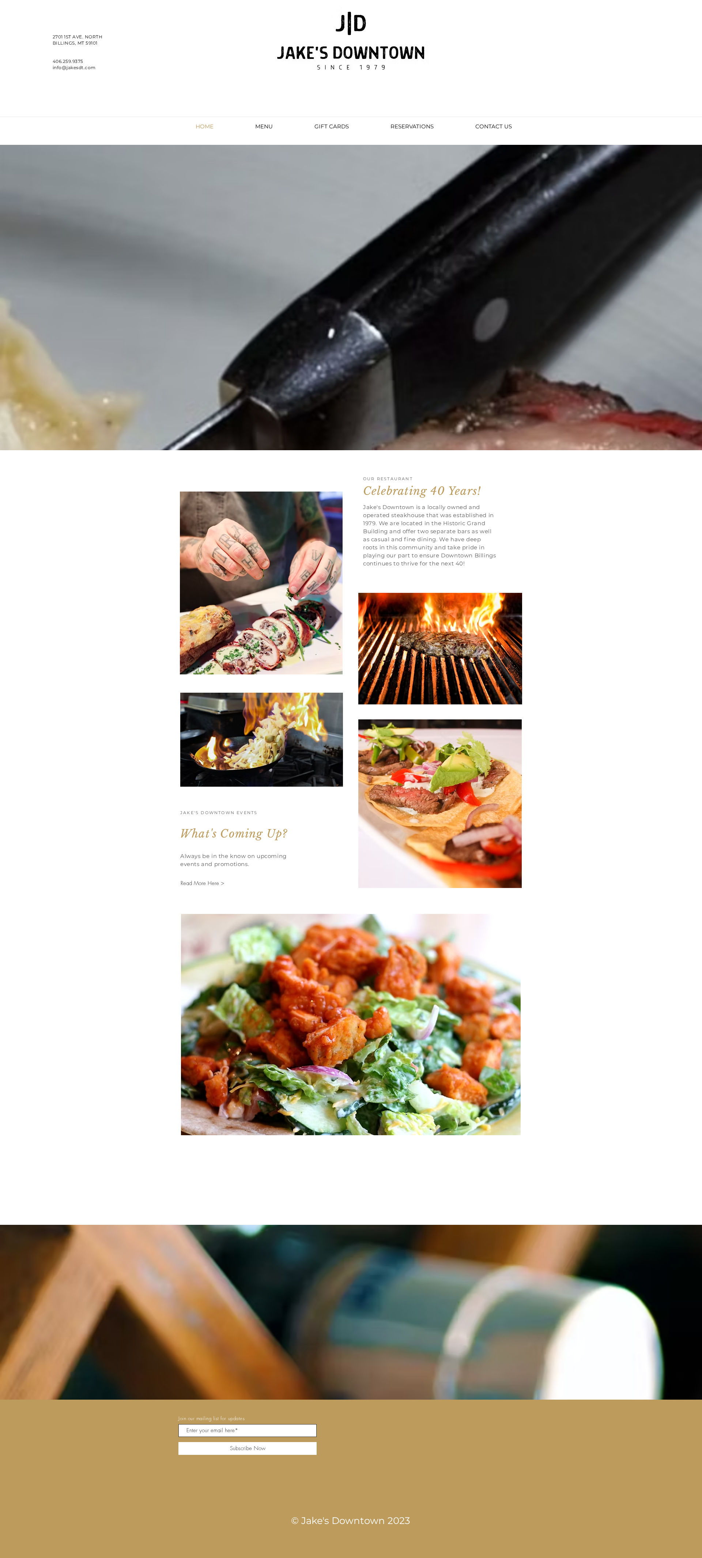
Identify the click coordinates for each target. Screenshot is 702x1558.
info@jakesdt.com (74, 67)
